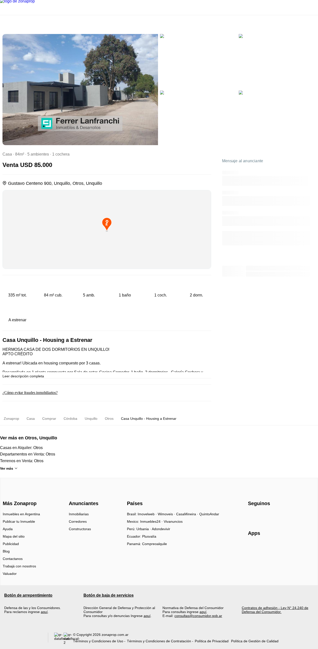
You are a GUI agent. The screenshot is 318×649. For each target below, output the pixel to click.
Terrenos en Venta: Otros (21, 461)
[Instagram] (260, 515)
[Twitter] (277, 515)
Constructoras (80, 529)
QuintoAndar (209, 514)
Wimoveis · (167, 514)
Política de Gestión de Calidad (254, 641)
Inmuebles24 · (152, 521)
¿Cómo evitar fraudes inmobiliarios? (30, 392)
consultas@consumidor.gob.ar (198, 616)
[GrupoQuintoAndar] (23, 639)
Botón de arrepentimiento (28, 595)
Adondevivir (161, 529)
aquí (44, 612)
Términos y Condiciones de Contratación (159, 641)
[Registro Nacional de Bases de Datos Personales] (59, 639)
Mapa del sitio (14, 536)
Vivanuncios (173, 521)
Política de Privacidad (212, 641)
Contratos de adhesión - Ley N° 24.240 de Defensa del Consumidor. (275, 610)
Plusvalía (149, 536)
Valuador (10, 574)
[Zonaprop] (18, 495)
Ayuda (8, 529)
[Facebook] (252, 515)
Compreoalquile (154, 544)
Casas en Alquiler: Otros (21, 448)
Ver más (6, 468)
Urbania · (144, 529)
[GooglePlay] (297, 547)
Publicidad (11, 544)
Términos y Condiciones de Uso (98, 641)
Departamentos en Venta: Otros (27, 454)
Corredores (78, 521)
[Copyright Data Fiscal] (68, 639)
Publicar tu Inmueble (19, 521)
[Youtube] (268, 515)
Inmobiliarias (79, 514)
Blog (6, 551)
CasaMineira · (187, 514)
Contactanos (13, 559)
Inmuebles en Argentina (21, 514)
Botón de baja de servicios (108, 595)
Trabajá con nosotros (19, 566)
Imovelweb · (148, 514)
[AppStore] (264, 547)
